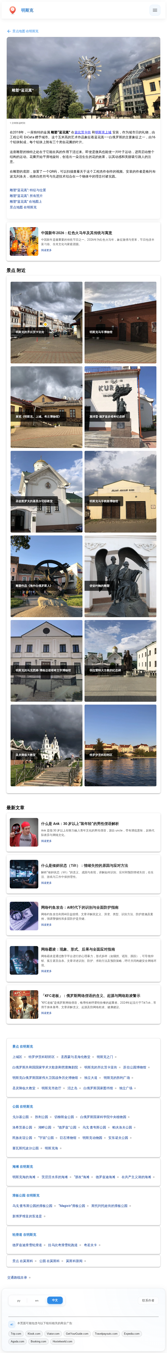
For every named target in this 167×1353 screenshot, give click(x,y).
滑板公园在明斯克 (26, 1195)
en (36, 1300)
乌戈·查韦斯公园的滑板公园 (32, 1206)
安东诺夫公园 (118, 1138)
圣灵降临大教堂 (23, 1088)
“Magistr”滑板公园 (72, 1206)
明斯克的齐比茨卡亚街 (100, 1067)
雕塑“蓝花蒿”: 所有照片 (26, 196)
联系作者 (148, 1300)
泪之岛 (72, 1088)
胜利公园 (41, 1117)
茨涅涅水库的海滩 (55, 1177)
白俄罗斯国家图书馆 (98, 1088)
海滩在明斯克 (22, 1167)
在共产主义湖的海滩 (136, 1177)
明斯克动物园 (92, 1138)
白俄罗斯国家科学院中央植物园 (103, 1117)
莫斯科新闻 (74, 1261)
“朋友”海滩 (82, 1177)
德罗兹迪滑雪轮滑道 (27, 1245)
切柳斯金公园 (64, 1117)
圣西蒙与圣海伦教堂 (75, 1057)
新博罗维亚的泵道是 (27, 1216)
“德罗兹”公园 (67, 1127)
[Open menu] (154, 10)
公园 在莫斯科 (49, 1261)
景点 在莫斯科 (22, 1261)
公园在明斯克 (22, 1106)
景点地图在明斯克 (25, 31)
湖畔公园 (44, 1127)
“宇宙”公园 (46, 1138)
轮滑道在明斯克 (24, 1235)
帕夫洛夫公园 (122, 1127)
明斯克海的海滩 (23, 1177)
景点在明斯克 (22, 1046)
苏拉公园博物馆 (134, 1067)
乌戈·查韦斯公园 (94, 1127)
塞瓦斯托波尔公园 (25, 1148)
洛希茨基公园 (22, 1127)
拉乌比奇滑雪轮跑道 (63, 1245)
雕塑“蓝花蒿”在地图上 (26, 201)
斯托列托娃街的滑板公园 (109, 1206)
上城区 (17, 1057)
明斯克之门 (105, 1057)
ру (18, 1300)
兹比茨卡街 (83, 132)
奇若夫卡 (90, 1245)
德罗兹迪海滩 (105, 1177)
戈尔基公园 (20, 1117)
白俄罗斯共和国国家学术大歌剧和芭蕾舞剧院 (45, 1067)
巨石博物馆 (68, 1138)
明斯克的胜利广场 (117, 1078)
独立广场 (125, 1088)
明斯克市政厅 (51, 1088)
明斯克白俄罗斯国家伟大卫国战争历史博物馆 (45, 1078)
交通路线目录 (17, 1277)
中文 (55, 1300)
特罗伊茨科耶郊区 (42, 1057)
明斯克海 (51, 1148)
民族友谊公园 (22, 1138)
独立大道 (90, 1078)
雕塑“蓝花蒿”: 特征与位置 (28, 190)
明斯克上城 (103, 132)
